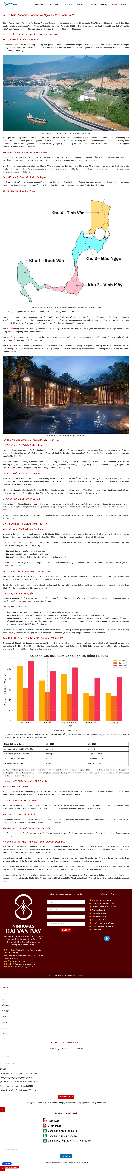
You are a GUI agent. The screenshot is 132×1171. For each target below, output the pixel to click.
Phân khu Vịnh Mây (99, 913)
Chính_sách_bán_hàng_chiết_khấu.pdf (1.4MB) (19, 1082)
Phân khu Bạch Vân (99, 910)
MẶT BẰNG (69, 5)
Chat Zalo (7, 1164)
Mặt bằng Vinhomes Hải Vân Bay (104, 907)
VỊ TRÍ (49, 5)
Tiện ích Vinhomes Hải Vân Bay (103, 903)
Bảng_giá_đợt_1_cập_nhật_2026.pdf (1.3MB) (19, 1074)
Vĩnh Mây (14, 329)
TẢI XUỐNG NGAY (66, 1097)
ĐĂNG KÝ (66, 930)
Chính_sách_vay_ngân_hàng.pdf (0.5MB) (17, 1086)
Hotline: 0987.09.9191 (10, 1167)
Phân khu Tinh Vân (98, 920)
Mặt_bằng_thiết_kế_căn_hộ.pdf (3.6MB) (16, 1078)
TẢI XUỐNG (66, 1156)
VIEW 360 (94, 5)
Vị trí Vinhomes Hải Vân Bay (102, 900)
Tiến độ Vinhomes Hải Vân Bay (103, 923)
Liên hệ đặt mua (97, 930)
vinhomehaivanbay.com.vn (23, 967)
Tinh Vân (13, 346)
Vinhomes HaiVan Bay (113, 875)
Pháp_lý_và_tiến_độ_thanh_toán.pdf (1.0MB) (18, 1090)
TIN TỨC (114, 5)
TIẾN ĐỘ (104, 5)
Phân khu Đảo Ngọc (99, 917)
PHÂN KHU (81, 5)
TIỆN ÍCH (58, 5)
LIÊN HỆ (123, 5)
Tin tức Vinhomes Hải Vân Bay (103, 926)
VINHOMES (39, 5)
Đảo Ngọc (14, 337)
